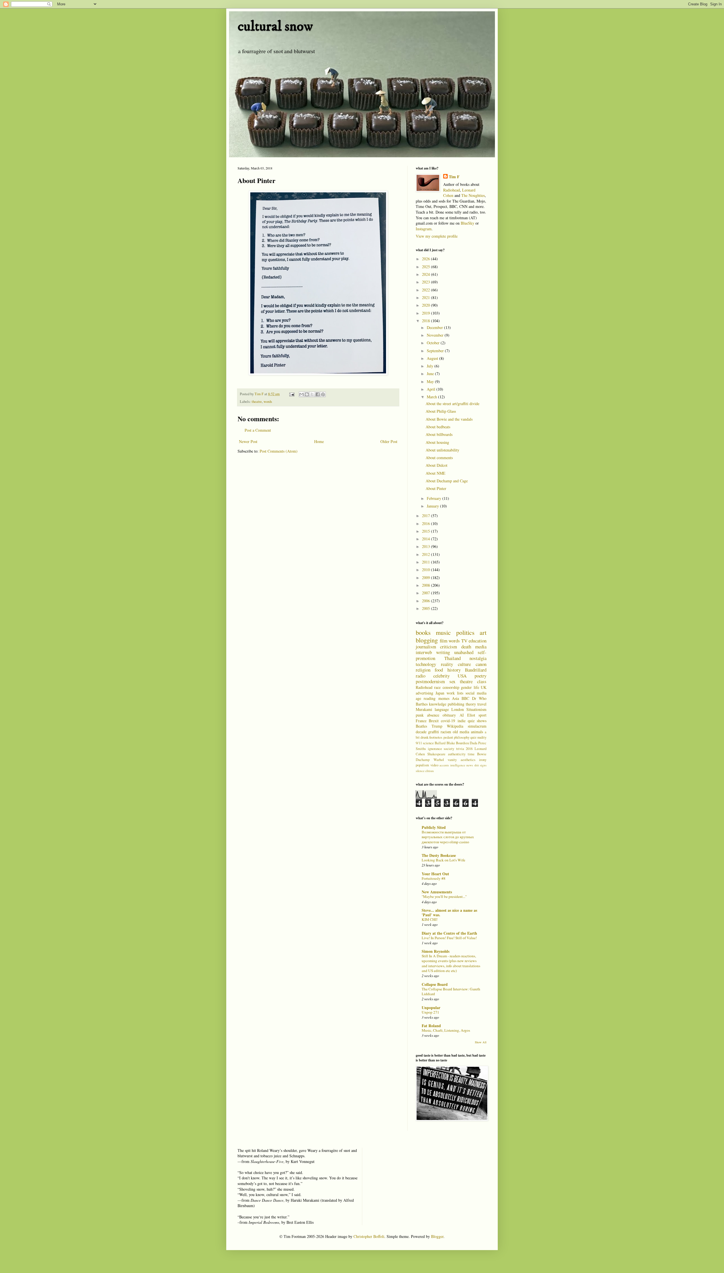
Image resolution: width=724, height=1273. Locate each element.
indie (462, 720)
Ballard (440, 743)
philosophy (461, 737)
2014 (426, 538)
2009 (426, 577)
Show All (480, 1042)
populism (422, 765)
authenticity (457, 754)
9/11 (419, 743)
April (431, 389)
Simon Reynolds (435, 951)
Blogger (437, 1236)
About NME (435, 473)
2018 (426, 320)
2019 (426, 313)
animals (477, 731)
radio (420, 675)
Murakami (424, 709)
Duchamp (423, 759)
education (477, 640)
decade (421, 731)
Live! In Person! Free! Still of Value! (449, 937)
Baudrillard (475, 669)
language (442, 709)
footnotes (435, 737)
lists (460, 693)
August (433, 358)
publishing (456, 704)
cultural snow (275, 26)
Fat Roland (431, 1026)
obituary (449, 715)
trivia (460, 748)
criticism (448, 646)
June (431, 373)
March (432, 396)
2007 (426, 592)
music (443, 632)
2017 (426, 515)
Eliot (471, 715)
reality (447, 664)
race (437, 687)
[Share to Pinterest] (323, 394)
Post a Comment (258, 430)
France (421, 720)
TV (464, 640)
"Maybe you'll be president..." (444, 896)
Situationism (476, 709)
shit (476, 765)
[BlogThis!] (307, 394)
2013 (426, 546)
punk (420, 715)
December (435, 327)
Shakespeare (436, 754)
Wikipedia (455, 726)
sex (452, 681)
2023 (426, 282)
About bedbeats (438, 426)
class (481, 681)
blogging (427, 640)
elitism (429, 771)
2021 (426, 297)
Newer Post (248, 441)
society (449, 748)
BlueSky (467, 223)
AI (462, 715)
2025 (426, 266)
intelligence (457, 765)
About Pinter (436, 488)
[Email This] (301, 394)
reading (430, 698)
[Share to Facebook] (317, 394)
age (418, 698)
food (439, 669)
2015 (426, 531)
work (451, 693)
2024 (426, 274)
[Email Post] (291, 394)
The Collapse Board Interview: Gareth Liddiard (451, 991)
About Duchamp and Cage (447, 480)
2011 (426, 562)
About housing (437, 442)
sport (482, 715)
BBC (465, 698)
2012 (426, 554)
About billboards (439, 434)
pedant (448, 737)
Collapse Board (435, 984)
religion (423, 669)
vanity (452, 759)
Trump (437, 726)
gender (466, 687)
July (430, 366)
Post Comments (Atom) (279, 451)
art (483, 632)
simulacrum (477, 726)
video (434, 765)
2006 (426, 600)
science (428, 743)
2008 (426, 585)
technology (426, 664)
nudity (481, 737)
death (466, 646)
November (436, 335)
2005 (426, 608)
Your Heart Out (435, 874)
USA (462, 675)
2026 (426, 258)
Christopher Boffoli (369, 1236)
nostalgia (477, 658)
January (433, 506)
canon (481, 664)
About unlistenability (442, 450)
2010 (426, 569)
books (423, 632)
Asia (455, 698)
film (443, 640)
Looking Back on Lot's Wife (443, 860)
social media (476, 693)
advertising (424, 693)
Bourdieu (462, 743)
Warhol (439, 759)
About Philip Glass (441, 411)
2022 (426, 290)
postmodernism (430, 681)
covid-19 (448, 720)
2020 (426, 305)
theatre (257, 401)
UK (483, 687)
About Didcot (436, 465)
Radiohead (451, 190)
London (457, 709)
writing (443, 652)
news (469, 765)
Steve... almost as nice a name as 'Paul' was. (449, 912)
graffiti (433, 731)
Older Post (388, 441)
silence (420, 771)
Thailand (452, 658)
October (434, 342)
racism (446, 731)
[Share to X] (312, 394)
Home (319, 441)
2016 (426, 523)
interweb (424, 652)
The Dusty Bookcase (439, 855)
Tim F (454, 177)
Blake (451, 743)
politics (465, 632)
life (476, 687)
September (436, 350)
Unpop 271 (430, 1012)
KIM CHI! (430, 919)
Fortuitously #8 (433, 878)
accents (444, 765)
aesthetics (468, 759)
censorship (451, 687)
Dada (473, 743)
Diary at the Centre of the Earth (449, 933)
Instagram (424, 228)
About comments (439, 457)
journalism (426, 646)
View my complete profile (437, 236)
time (471, 754)
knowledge (437, 704)
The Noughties (473, 195)
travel (481, 704)
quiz (473, 737)
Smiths (421, 748)
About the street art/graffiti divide (452, 403)
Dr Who (479, 698)
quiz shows (477, 720)
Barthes (422, 704)
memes (443, 698)
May (431, 381)
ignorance (435, 748)
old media (461, 731)
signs (483, 765)
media (480, 646)
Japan (440, 693)
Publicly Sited (434, 827)
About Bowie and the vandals (449, 419)
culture (464, 664)
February (434, 498)
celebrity (441, 675)
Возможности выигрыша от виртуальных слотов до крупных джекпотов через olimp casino (448, 836)
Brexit (434, 720)
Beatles (421, 726)
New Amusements (437, 892)
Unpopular (431, 1007)
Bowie (481, 754)
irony (482, 759)
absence (433, 715)
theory (471, 704)
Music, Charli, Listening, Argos (446, 1030)
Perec (482, 743)
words (268, 401)
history (454, 669)
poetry (480, 675)
